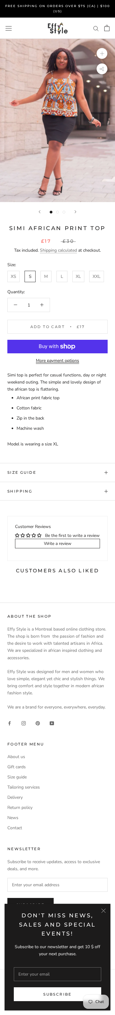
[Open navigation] (9, 28)
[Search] (96, 28)
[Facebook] (9, 722)
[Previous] (39, 211)
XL (78, 276)
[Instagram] (23, 722)
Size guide (21, 472)
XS (13, 276)
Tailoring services (23, 787)
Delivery (15, 797)
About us (16, 757)
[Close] (103, 910)
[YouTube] (52, 722)
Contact (14, 828)
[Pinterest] (38, 722)
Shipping (19, 491)
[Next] (75, 211)
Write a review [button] (57, 543)
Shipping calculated (58, 250)
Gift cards (16, 767)
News (12, 818)
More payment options (57, 360)
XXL (97, 276)
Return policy (20, 807)
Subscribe (57, 994)
